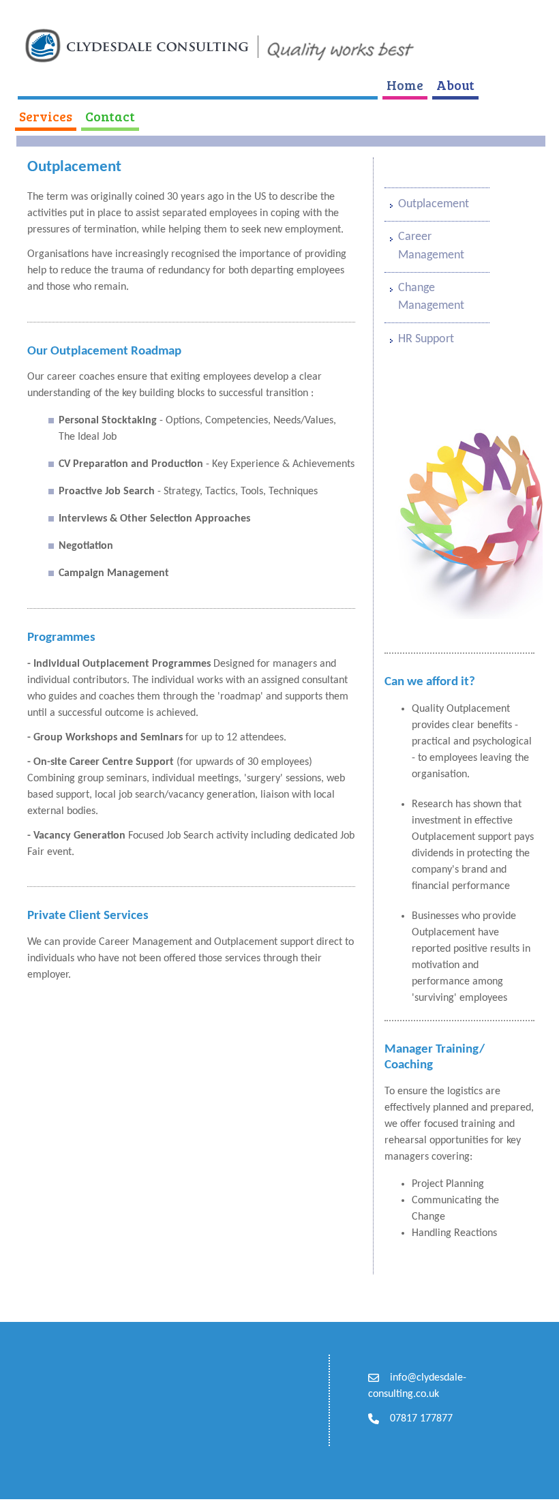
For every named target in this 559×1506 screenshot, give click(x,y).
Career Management (431, 245)
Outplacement (433, 204)
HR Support (426, 339)
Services (45, 116)
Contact (110, 116)
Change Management (431, 297)
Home (405, 84)
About (455, 84)
